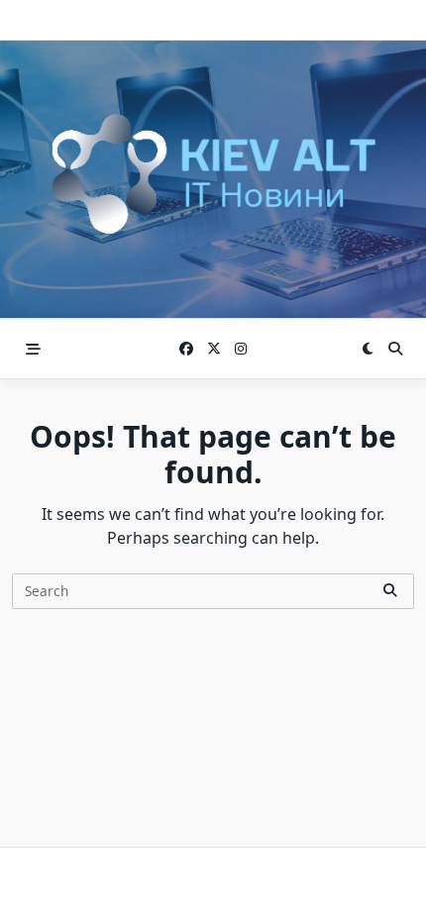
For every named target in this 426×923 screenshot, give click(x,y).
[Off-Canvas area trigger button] (33, 349)
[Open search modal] (395, 349)
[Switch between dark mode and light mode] (367, 349)
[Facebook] (186, 349)
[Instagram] (241, 349)
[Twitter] (214, 349)
